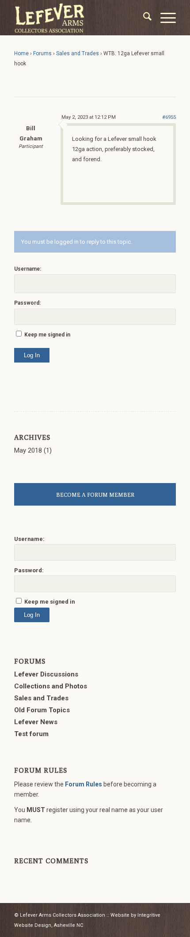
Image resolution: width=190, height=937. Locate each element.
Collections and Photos (50, 686)
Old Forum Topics (42, 710)
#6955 (169, 117)
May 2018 (28, 450)
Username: (27, 269)
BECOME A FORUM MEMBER (95, 494)
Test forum (31, 734)
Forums (42, 53)
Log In (32, 355)
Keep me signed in (47, 335)
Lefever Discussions (46, 674)
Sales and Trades (77, 53)
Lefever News (35, 722)
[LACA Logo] (78, 17)
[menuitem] (143, 17)
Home (21, 53)
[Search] (143, 17)
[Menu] (164, 17)
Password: (27, 303)
